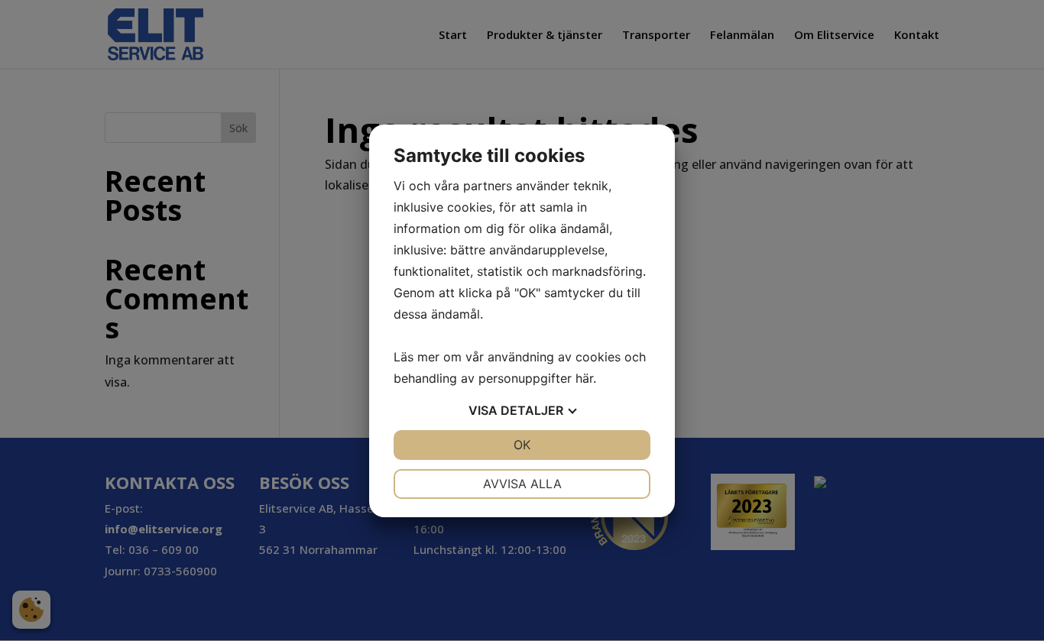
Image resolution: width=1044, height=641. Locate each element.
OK (522, 444)
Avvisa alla (522, 483)
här (584, 378)
